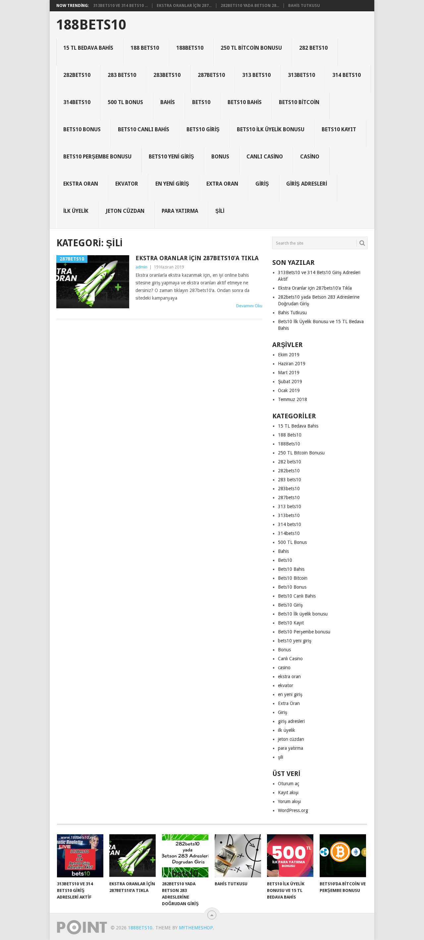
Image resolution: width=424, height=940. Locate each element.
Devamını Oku (249, 305)
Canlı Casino (264, 156)
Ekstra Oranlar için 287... (184, 5)
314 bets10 (346, 75)
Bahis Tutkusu (304, 5)
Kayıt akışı (288, 792)
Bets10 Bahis (245, 102)
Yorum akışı (289, 801)
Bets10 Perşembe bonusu (97, 156)
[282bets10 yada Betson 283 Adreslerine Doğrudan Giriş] (185, 855)
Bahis (167, 102)
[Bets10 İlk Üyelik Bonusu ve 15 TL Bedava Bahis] (290, 855)
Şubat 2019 (290, 381)
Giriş (262, 184)
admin (141, 266)
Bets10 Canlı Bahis (143, 129)
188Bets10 (91, 25)
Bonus (220, 156)
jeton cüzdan (125, 211)
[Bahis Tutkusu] (238, 855)
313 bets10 (256, 75)
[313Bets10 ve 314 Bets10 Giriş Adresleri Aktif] (80, 855)
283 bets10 (122, 75)
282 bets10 (313, 48)
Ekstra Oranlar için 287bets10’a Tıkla (197, 258)
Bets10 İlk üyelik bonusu (270, 129)
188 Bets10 (145, 48)
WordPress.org (293, 810)
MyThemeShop (196, 927)
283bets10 (167, 75)
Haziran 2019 (291, 363)
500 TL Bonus (125, 102)
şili (219, 211)
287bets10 (211, 75)
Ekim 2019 (288, 354)
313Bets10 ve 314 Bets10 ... (120, 5)
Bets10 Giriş (203, 129)
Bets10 (201, 102)
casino (309, 156)
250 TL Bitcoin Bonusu (251, 48)
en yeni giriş (172, 184)
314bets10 (76, 102)
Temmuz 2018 (292, 399)
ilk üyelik (75, 211)
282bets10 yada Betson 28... (250, 5)
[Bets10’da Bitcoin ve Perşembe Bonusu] (343, 855)
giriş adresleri (306, 184)
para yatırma (180, 211)
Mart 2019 (288, 372)
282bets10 (76, 75)
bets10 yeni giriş (171, 156)
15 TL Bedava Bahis (88, 48)
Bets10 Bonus (82, 129)
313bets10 (301, 75)
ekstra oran (80, 184)
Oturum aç (288, 783)
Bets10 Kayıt (339, 129)
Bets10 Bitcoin (299, 102)
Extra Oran (222, 184)
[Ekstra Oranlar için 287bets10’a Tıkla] (132, 855)
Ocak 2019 (289, 390)
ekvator (126, 184)
